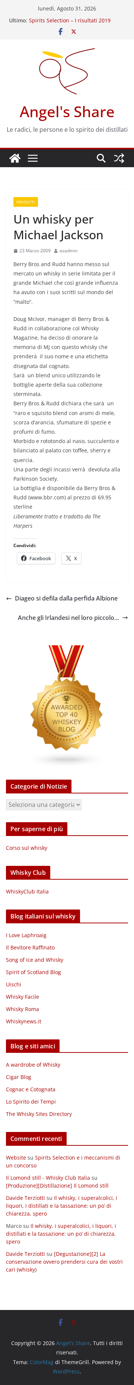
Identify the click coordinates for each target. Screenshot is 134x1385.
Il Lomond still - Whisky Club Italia (48, 1177)
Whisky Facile (22, 996)
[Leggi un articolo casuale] (119, 158)
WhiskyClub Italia (27, 891)
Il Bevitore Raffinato (30, 947)
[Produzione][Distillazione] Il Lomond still (57, 1185)
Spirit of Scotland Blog (33, 972)
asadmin (68, 250)
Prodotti (25, 202)
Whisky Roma (22, 1009)
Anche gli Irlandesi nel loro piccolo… (68, 618)
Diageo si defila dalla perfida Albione (66, 598)
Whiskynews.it (23, 1021)
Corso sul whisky (26, 847)
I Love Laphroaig (26, 935)
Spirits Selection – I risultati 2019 (70, 20)
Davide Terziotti (25, 1197)
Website (16, 1157)
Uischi (13, 984)
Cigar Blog (18, 1076)
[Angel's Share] (15, 158)
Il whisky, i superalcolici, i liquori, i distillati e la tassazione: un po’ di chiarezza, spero (61, 1205)
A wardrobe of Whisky (33, 1064)
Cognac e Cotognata (30, 1089)
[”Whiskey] (67, 649)
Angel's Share (67, 111)
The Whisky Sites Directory (39, 1113)
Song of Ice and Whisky (34, 959)
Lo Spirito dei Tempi (31, 1101)
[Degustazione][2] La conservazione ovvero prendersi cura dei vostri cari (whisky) (64, 1261)
